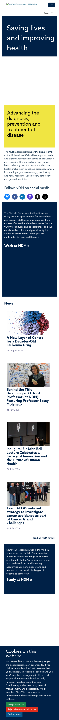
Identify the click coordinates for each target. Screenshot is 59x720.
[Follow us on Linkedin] (22, 197)
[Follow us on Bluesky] (7, 197)
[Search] (52, 13)
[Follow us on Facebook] (15, 197)
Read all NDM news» (44, 538)
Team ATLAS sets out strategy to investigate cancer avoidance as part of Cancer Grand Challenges (26, 516)
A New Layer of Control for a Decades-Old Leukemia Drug (26, 341)
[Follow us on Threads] (38, 197)
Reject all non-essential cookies (22, 709)
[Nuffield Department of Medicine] (25, 3)
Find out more (14, 714)
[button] (51, 5)
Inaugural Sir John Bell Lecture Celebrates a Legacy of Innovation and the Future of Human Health (27, 456)
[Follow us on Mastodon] (30, 197)
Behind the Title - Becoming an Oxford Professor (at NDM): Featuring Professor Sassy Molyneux (28, 397)
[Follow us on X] (45, 197)
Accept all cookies (16, 705)
